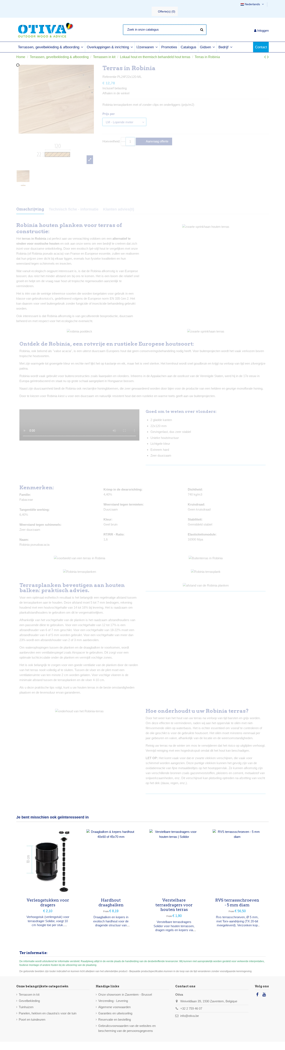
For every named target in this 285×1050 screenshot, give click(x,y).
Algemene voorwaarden (114, 1007)
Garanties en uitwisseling (115, 1013)
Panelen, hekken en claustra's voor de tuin (47, 1013)
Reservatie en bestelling (114, 1019)
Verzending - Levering (113, 1001)
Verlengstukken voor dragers (48, 902)
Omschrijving (30, 209)
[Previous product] (265, 57)
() (166, 11)
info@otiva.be (189, 1016)
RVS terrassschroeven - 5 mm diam (237, 902)
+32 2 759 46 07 (191, 1008)
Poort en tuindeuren (32, 1019)
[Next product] (268, 57)
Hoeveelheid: (111, 141)
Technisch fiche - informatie (73, 209)
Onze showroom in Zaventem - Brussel (125, 994)
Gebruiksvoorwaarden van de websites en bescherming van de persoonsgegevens (127, 1028)
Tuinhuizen (26, 1007)
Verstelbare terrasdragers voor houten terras (174, 905)
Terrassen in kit (29, 994)
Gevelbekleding (29, 1001)
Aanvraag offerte (156, 141)
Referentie (109, 76)
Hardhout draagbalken (111, 902)
